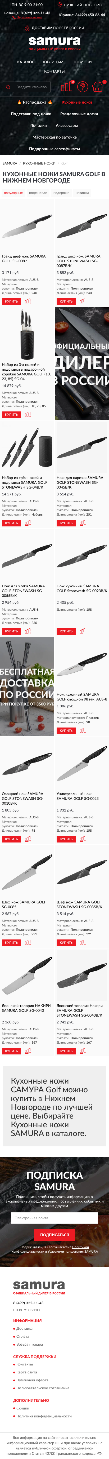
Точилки (39, 126)
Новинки (82, 62)
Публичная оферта (32, 1380)
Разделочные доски (79, 114)
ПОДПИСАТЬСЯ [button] (54, 1235)
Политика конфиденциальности (44, 1416)
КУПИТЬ (11, 301)
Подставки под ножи (31, 114)
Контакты (54, 71)
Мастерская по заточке (55, 137)
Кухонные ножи (77, 102)
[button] (27, 17)
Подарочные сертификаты (54, 149)
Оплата (22, 1336)
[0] (97, 86)
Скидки (22, 1408)
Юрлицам (53, 62)
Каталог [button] (25, 62)
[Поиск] (8, 87)
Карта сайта (26, 1372)
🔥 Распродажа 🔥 (35, 102)
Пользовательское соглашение (42, 1388)
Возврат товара (29, 1344)
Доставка (24, 1329)
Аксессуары (67, 126)
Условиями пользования (66, 1251)
